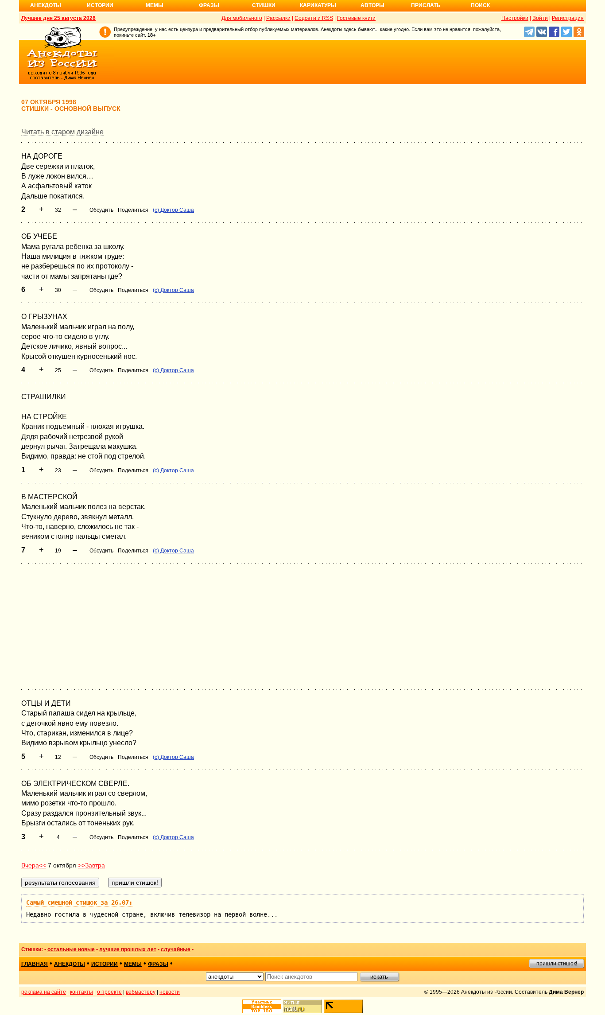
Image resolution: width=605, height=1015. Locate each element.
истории (104, 964)
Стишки (263, 5)
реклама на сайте (43, 992)
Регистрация (568, 18)
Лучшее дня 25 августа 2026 (58, 18)
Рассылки (278, 18)
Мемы (154, 5)
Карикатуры (318, 5)
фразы (158, 964)
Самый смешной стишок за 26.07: (79, 902)
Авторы (372, 5)
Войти (540, 18)
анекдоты (69, 964)
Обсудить (101, 210)
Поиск (480, 5)
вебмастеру (140, 992)
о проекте (109, 992)
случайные (175, 949)
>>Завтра (91, 865)
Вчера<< (33, 865)
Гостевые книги (356, 18)
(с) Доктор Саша (173, 210)
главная (34, 964)
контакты (81, 992)
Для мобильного (241, 18)
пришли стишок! (556, 964)
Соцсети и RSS (314, 18)
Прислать (426, 5)
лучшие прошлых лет (127, 949)
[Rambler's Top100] (261, 1006)
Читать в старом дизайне (62, 132)
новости (169, 992)
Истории (100, 5)
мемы (133, 964)
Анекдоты (45, 5)
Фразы (209, 5)
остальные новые (71, 949)
